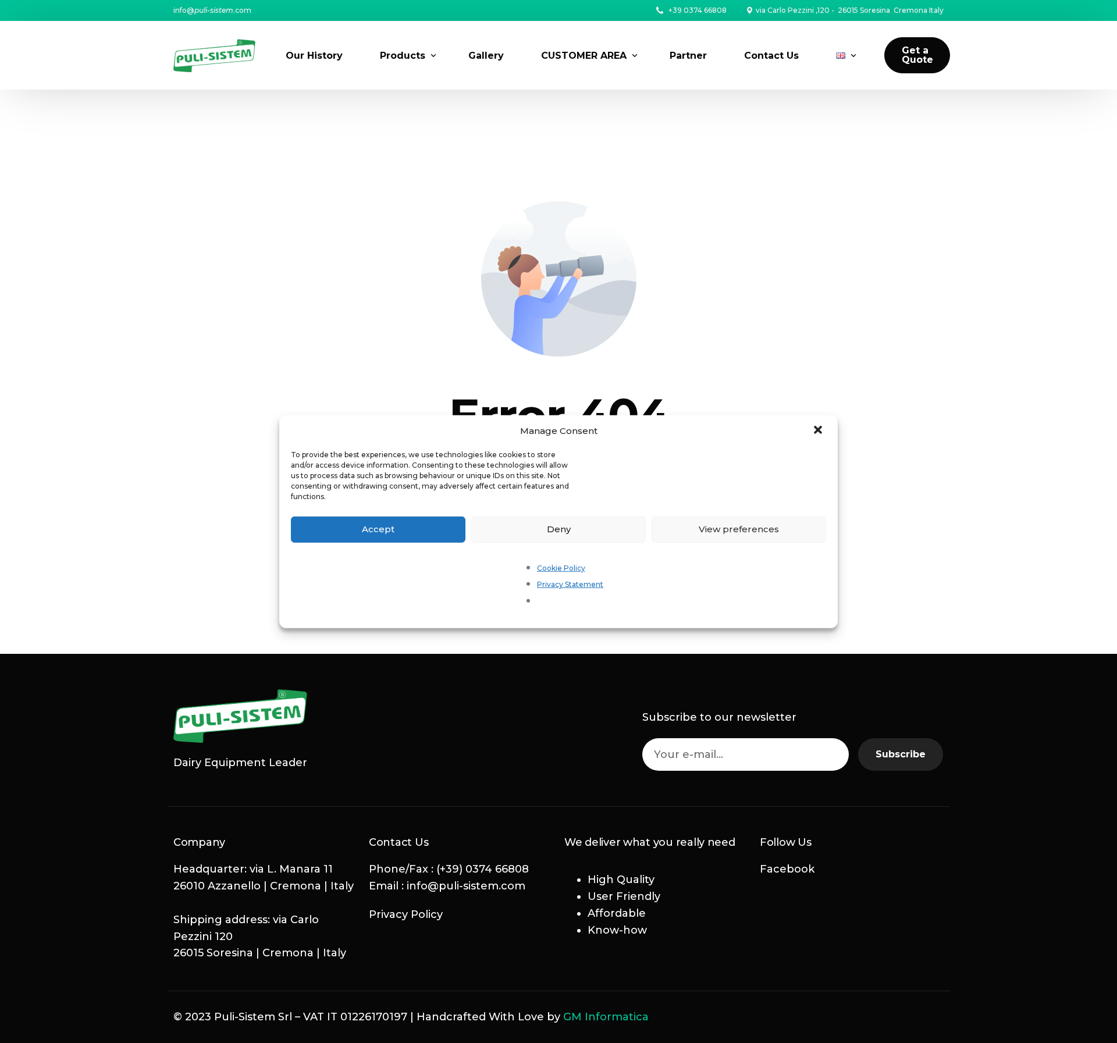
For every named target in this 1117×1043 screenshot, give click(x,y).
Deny (559, 529)
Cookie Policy (561, 567)
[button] (819, 430)
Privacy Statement (570, 584)
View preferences (739, 529)
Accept (378, 529)
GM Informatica (606, 1016)
